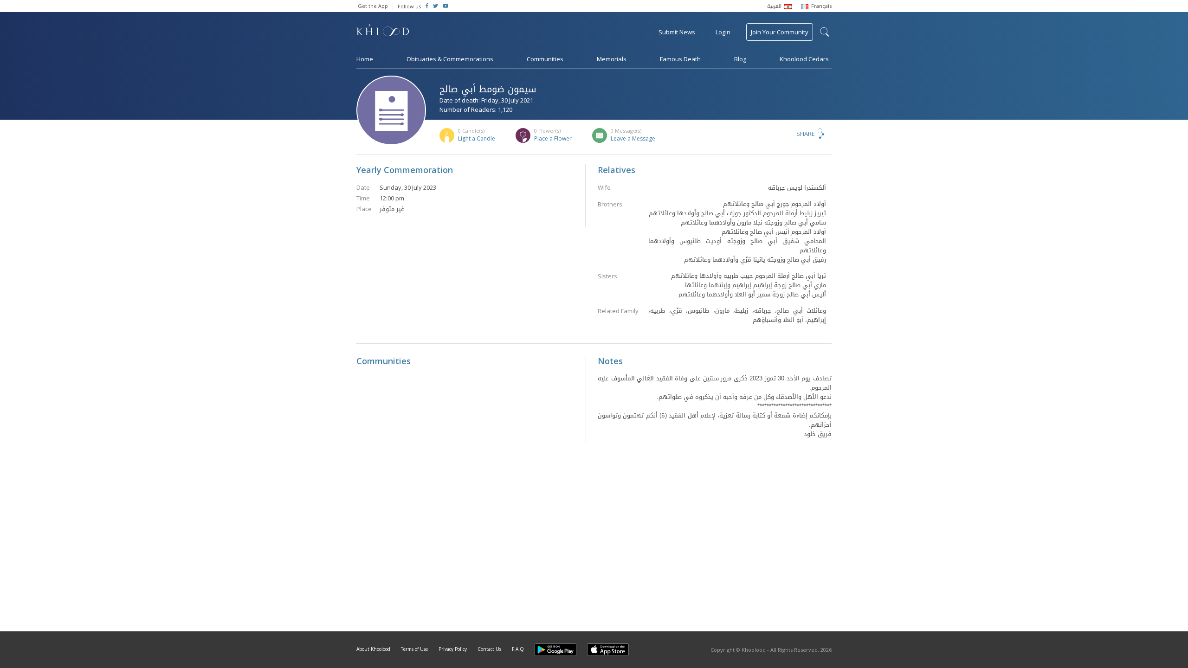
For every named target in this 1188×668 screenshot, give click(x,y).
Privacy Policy (453, 649)
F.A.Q (518, 649)
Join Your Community (779, 32)
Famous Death (680, 59)
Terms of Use (414, 649)
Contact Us (489, 649)
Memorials (611, 59)
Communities (545, 59)
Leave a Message (633, 138)
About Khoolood (373, 649)
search (824, 32)
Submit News (677, 32)
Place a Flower (553, 138)
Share (805, 133)
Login (723, 32)
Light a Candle (476, 138)
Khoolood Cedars (804, 59)
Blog (740, 59)
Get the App (373, 5)
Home (364, 59)
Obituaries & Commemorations (450, 59)
